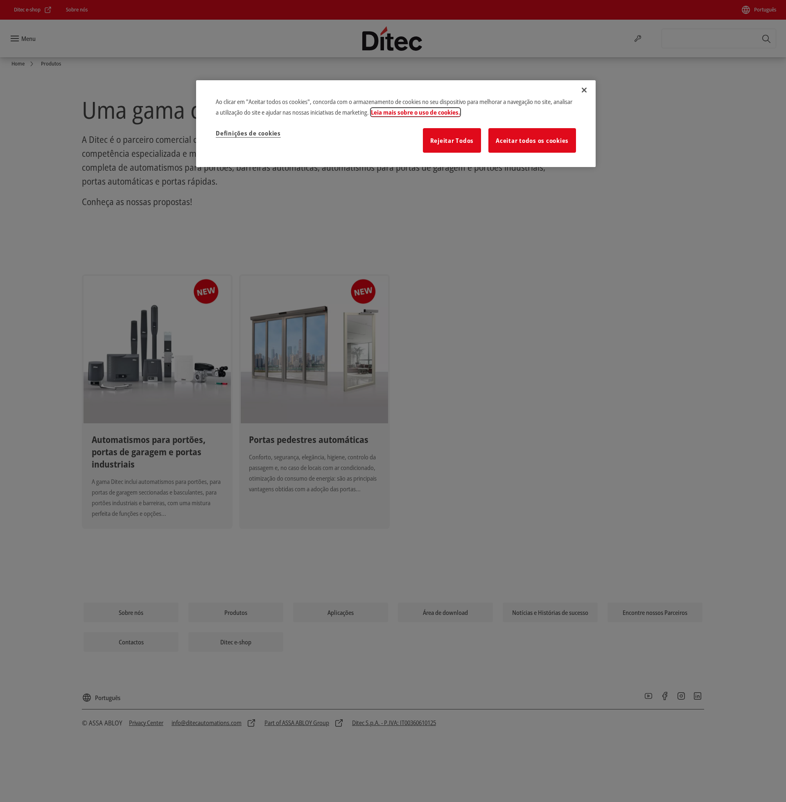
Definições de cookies (248, 133)
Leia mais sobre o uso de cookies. (415, 112)
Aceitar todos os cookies (532, 140)
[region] (396, 123)
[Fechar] (584, 90)
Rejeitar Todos (452, 140)
